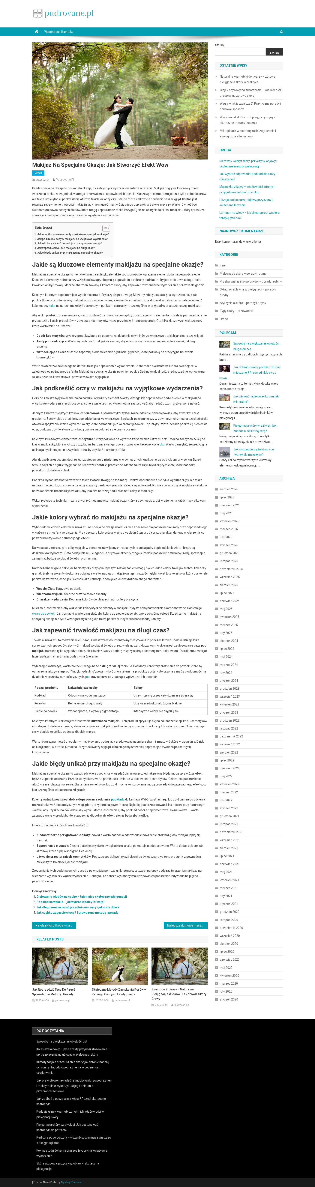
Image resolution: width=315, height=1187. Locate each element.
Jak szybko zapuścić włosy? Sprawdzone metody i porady (77, 912)
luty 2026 (226, 537)
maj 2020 (226, 967)
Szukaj (219, 45)
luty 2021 (226, 896)
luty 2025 (226, 633)
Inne (223, 265)
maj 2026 (226, 513)
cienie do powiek (43, 613)
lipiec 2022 (227, 760)
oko (162, 444)
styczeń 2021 (229, 904)
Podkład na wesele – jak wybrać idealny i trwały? (70, 902)
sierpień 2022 (229, 752)
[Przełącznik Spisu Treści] (104, 228)
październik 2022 (231, 736)
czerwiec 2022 (230, 768)
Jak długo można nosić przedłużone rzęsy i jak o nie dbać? (77, 907)
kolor (52, 305)
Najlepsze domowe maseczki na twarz (187, 925)
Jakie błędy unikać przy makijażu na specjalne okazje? (70, 252)
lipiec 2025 (227, 593)
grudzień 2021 (229, 816)
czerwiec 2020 (230, 959)
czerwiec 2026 (230, 505)
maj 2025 (226, 609)
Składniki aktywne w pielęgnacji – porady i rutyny (248, 292)
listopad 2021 (229, 824)
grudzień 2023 (229, 688)
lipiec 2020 (227, 951)
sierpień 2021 (229, 848)
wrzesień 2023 (230, 696)
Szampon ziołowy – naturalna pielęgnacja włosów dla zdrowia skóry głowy (179, 994)
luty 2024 (226, 672)
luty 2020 (226, 991)
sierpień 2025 (229, 585)
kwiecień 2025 (229, 616)
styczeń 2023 (229, 712)
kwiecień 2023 (229, 704)
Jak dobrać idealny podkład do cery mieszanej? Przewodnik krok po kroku (250, 373)
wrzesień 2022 (230, 744)
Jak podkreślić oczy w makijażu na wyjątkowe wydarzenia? (72, 239)
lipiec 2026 (227, 497)
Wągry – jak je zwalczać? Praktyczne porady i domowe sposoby (250, 106)
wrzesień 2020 (230, 935)
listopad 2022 (229, 728)
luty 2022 (226, 800)
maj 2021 (226, 872)
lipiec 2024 (227, 648)
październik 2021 (231, 832)
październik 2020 (231, 928)
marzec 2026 (229, 529)
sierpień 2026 (229, 489)
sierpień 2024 (229, 640)
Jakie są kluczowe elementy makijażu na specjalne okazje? (73, 234)
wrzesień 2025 (230, 577)
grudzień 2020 (229, 911)
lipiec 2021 (227, 856)
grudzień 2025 (229, 553)
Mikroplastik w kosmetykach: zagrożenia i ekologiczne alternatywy (248, 133)
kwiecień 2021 (229, 880)
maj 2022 (226, 776)
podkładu (117, 799)
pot (87, 677)
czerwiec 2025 (230, 601)
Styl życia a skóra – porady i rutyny (243, 303)
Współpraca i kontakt (58, 31)
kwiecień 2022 (229, 784)
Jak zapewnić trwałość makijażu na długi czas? (66, 248)
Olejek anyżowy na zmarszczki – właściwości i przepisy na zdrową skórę (251, 92)
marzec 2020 (229, 983)
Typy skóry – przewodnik (237, 311)
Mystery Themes (71, 1182)
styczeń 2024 (229, 680)
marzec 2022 (229, 792)
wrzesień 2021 (230, 840)
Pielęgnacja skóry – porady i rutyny (243, 273)
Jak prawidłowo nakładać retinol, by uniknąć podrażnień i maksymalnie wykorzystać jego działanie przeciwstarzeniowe (74, 1086)
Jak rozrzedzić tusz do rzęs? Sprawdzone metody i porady (53, 992)
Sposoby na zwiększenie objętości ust (61, 1041)
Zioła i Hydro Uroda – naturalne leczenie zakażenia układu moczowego (57, 925)
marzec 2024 (229, 664)
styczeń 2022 (229, 808)
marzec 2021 (229, 888)
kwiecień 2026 (229, 521)
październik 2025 (231, 569)
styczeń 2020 (229, 999)
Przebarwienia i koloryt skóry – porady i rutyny (251, 281)
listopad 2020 (229, 920)
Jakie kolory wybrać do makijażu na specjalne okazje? (69, 243)
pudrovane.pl (65, 179)
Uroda (38, 172)
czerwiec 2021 (230, 864)
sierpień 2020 (229, 943)
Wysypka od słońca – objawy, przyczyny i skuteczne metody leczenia (247, 120)
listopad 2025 (229, 561)
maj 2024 (226, 656)
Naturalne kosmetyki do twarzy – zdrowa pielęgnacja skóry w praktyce (247, 79)
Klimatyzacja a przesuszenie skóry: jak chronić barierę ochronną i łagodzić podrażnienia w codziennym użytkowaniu (72, 1067)
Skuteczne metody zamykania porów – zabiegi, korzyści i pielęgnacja (119, 992)
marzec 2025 (229, 625)
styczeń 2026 (229, 545)
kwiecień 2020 (229, 975)
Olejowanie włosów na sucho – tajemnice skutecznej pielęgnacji (81, 896)
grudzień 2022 (229, 720)
